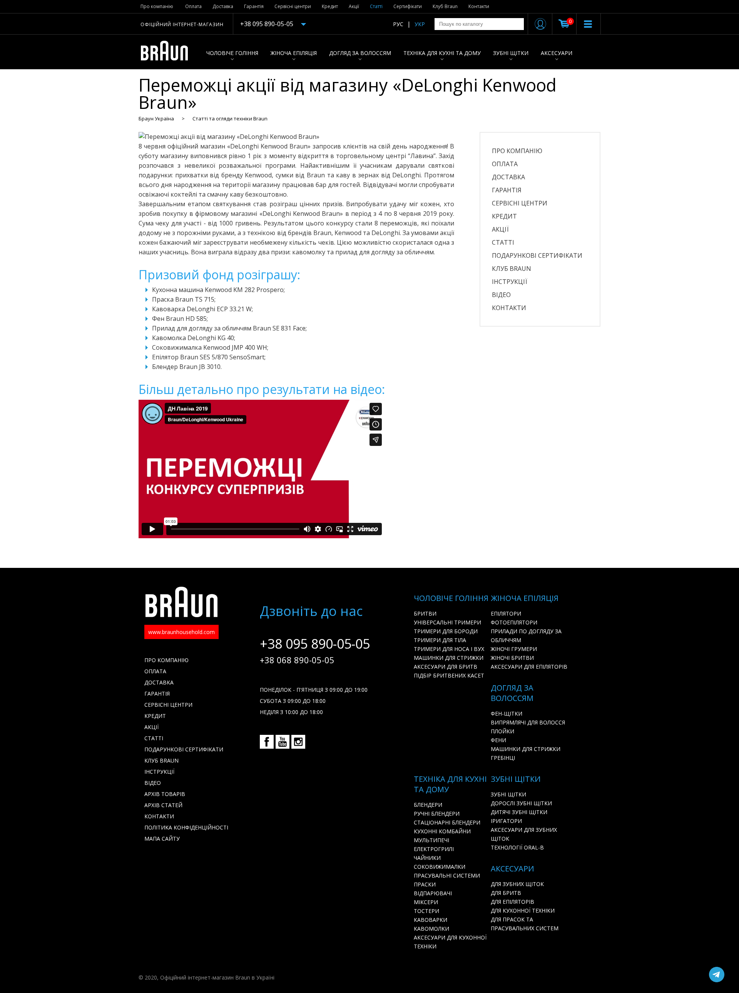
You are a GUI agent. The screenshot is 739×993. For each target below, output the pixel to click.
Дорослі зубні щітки (521, 803)
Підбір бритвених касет (449, 675)
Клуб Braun (445, 6)
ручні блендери (437, 813)
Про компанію (156, 6)
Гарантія (254, 6)
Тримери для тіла (440, 640)
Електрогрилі (434, 849)
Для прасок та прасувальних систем (524, 924)
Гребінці (503, 757)
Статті (376, 6)
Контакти (478, 6)
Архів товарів (164, 794)
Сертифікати (407, 6)
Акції (354, 6)
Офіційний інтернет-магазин (182, 24)
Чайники (427, 857)
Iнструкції (509, 281)
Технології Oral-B (517, 847)
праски (425, 884)
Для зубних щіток (517, 884)
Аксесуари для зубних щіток (524, 834)
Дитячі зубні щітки (519, 812)
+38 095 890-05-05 (266, 24)
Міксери (426, 902)
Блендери (428, 804)
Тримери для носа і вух (449, 649)
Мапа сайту (162, 838)
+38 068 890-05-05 (297, 660)
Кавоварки (430, 919)
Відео (501, 294)
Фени (498, 740)
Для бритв (506, 892)
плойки (502, 731)
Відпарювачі (433, 893)
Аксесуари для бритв (445, 666)
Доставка (222, 6)
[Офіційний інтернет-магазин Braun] (168, 52)
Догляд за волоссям (360, 53)
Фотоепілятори (514, 622)
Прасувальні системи (447, 875)
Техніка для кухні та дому (442, 53)
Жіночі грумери (514, 649)
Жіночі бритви (512, 657)
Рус (398, 24)
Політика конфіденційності (186, 827)
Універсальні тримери (447, 622)
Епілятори (506, 613)
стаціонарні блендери (447, 822)
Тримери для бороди (446, 631)
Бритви (425, 613)
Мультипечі (431, 840)
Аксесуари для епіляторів (529, 666)
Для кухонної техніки (523, 910)
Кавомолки (431, 928)
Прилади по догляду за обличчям (526, 636)
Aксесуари (556, 53)
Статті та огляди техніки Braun (230, 118)
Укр (420, 24)
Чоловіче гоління (232, 53)
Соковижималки (439, 866)
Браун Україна (156, 118)
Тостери (426, 911)
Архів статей (163, 805)
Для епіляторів (512, 901)
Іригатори (506, 820)
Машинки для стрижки (448, 657)
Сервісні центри (292, 6)
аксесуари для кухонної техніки (450, 942)
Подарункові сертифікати (537, 255)
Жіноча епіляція (294, 53)
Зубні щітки (510, 53)
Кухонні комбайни (442, 831)
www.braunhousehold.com (181, 632)
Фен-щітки (506, 713)
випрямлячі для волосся (528, 722)
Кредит (330, 6)
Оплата (193, 6)
